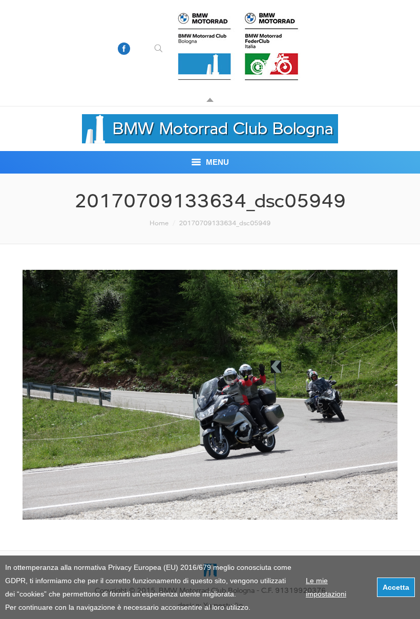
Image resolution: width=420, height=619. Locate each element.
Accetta (396, 587)
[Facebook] (124, 48)
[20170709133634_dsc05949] (210, 395)
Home (159, 223)
